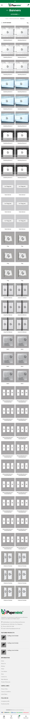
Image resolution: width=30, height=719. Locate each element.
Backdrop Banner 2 (8, 91)
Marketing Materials (14, 18)
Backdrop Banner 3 (8, 143)
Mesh (8, 349)
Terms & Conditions (6, 691)
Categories (14, 14)
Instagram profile (5, 701)
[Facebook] (15, 1)
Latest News (4, 694)
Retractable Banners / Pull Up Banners (8, 401)
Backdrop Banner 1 (8, 40)
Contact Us (4, 676)
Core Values (4, 671)
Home (6, 18)
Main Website (4, 679)
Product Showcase (5, 682)
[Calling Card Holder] (3, 637)
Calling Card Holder (12, 635)
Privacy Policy (4, 689)
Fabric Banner (8, 194)
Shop (2, 674)
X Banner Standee (8, 566)
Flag (8, 246)
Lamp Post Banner (8, 297)
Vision (2, 668)
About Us (3, 663)
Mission (3, 666)
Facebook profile (5, 703)
